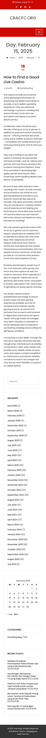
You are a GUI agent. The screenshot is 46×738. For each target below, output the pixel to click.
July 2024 (12, 504)
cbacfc (9, 88)
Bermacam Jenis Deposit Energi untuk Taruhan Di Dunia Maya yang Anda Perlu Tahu (22, 696)
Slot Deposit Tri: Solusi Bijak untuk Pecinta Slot (20, 707)
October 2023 (14, 549)
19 (19, 602)
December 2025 (15, 425)
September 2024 (15, 494)
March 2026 (13, 410)
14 (28, 597)
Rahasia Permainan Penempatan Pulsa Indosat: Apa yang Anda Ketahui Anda (22, 664)
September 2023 (15, 554)
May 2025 (12, 455)
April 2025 (12, 460)
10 (10, 597)
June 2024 (12, 509)
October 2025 (14, 430)
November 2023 (15, 544)
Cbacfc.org (23, 18)
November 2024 (15, 485)
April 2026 (12, 405)
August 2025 (13, 440)
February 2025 (14, 470)
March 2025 (13, 465)
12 (19, 597)
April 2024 (12, 519)
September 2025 (15, 435)
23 (36, 602)
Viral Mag (30, 731)
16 (36, 597)
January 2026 (13, 420)
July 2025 (11, 445)
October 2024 (14, 490)
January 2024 (14, 534)
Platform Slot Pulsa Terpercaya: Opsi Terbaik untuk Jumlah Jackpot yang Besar (22, 686)
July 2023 (11, 564)
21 (27, 602)
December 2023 (15, 539)
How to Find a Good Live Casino (21, 79)
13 (23, 597)
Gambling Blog (26, 88)
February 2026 (14, 415)
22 (32, 602)
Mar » (16, 614)
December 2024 (15, 480)
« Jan (9, 614)
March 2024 (13, 524)
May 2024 (12, 514)
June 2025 (12, 450)
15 (32, 597)
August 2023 (13, 559)
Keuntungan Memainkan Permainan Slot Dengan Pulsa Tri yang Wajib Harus (21, 676)
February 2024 (14, 529)
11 (14, 597)
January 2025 (13, 475)
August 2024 (13, 499)
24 (10, 606)
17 (10, 602)
